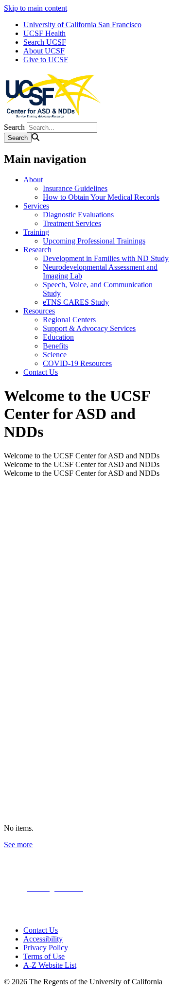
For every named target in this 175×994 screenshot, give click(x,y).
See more (18, 844)
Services (36, 206)
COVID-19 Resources (77, 363)
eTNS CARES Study (76, 302)
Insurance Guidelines (75, 188)
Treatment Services (72, 223)
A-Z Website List (49, 965)
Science (55, 354)
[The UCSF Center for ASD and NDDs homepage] (52, 118)
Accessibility (43, 939)
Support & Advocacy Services (89, 328)
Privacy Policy (45, 947)
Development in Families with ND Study (106, 258)
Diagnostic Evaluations (78, 214)
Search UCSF (44, 42)
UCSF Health (44, 33)
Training (36, 232)
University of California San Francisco (82, 24)
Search (14, 127)
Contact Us (40, 372)
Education (58, 337)
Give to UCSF (45, 59)
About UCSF (44, 51)
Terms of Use (44, 956)
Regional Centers (69, 319)
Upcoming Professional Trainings (94, 241)
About (33, 179)
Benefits (55, 346)
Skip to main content (35, 8)
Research (37, 249)
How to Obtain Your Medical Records (101, 197)
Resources (39, 311)
